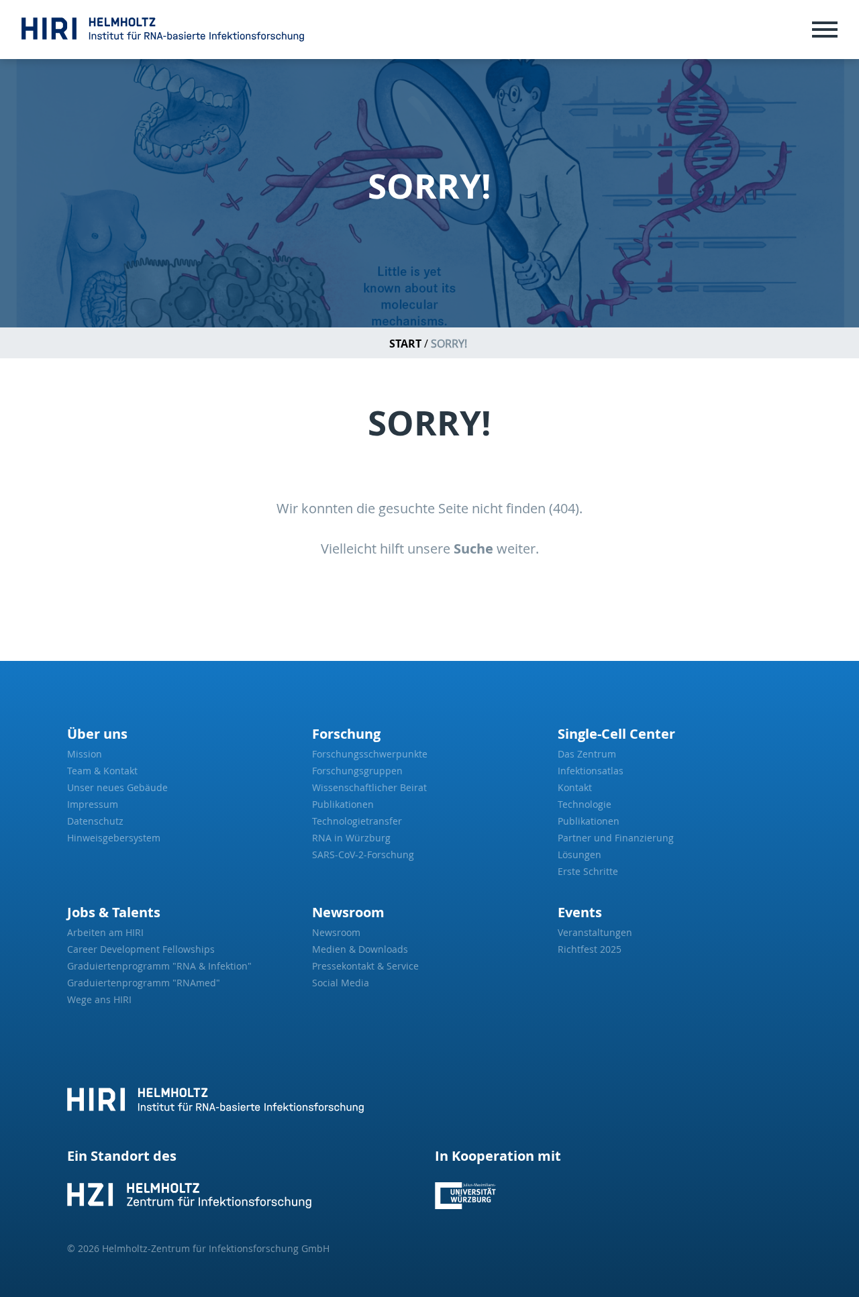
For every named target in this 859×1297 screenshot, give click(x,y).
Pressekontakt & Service (365, 965)
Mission (84, 753)
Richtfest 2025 (589, 949)
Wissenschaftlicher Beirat (369, 787)
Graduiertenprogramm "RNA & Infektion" (159, 965)
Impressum (92, 804)
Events (580, 912)
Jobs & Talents (113, 912)
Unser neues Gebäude (117, 787)
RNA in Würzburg (351, 837)
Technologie (584, 804)
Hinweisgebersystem (113, 837)
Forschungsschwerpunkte (369, 753)
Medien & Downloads (360, 949)
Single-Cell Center (616, 734)
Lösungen (579, 854)
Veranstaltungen (595, 932)
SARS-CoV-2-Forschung (363, 854)
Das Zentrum (587, 753)
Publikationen (343, 804)
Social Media (340, 982)
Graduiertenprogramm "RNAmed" (143, 982)
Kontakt (575, 787)
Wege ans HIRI (99, 999)
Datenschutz (95, 821)
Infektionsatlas (590, 770)
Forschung (346, 734)
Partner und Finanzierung (616, 837)
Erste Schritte (588, 871)
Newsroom (348, 912)
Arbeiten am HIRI (105, 932)
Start (405, 343)
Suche (473, 548)
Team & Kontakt (102, 770)
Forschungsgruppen (357, 770)
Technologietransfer (357, 821)
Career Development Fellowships (141, 949)
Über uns (97, 734)
